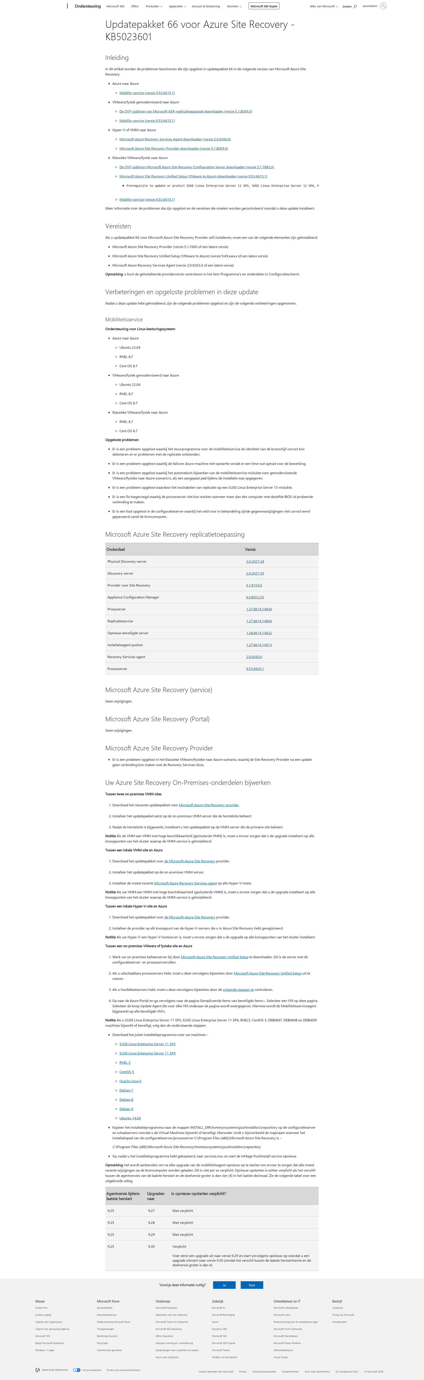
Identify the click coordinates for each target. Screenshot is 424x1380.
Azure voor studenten (167, 1357)
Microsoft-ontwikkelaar (286, 1307)
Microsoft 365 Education (169, 1329)
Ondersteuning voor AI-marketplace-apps (296, 1321)
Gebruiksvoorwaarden (264, 1371)
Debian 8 (126, 1099)
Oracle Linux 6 (130, 1081)
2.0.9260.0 (254, 656)
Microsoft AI (218, 1307)
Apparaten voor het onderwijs (171, 1314)
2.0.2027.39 (255, 573)
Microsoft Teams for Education (172, 1321)
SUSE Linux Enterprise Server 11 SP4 (147, 1053)
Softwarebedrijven (283, 1350)
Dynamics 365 (219, 1329)
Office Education (164, 1336)
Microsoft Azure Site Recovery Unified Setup (214, 956)
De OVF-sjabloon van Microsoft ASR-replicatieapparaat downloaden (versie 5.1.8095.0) (185, 111)
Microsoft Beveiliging (223, 1314)
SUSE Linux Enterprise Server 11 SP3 (147, 1043)
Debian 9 (126, 1108)
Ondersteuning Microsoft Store (113, 1321)
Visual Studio (281, 1357)
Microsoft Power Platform (287, 1343)
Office (134, 6)
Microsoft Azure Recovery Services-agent (185, 883)
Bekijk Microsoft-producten (49, 1343)
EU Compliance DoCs (347, 1371)
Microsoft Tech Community (288, 1329)
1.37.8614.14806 (259, 621)
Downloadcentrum (107, 1314)
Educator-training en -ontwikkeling (174, 1343)
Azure (215, 1321)
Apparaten (176, 6)
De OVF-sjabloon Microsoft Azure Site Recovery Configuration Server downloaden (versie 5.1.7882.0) (196, 167)
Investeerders (339, 1321)
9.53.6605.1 (255, 668)
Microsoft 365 (115, 6)
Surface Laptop (43, 1314)
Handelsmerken (290, 1371)
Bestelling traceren (107, 1336)
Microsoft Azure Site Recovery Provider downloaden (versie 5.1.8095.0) (173, 148)
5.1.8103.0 (254, 585)
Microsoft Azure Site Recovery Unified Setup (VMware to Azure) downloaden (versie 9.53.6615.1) (193, 176)
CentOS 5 (126, 1071)
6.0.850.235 (255, 597)
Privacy (243, 1371)
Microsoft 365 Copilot (223, 1343)
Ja (224, 1285)
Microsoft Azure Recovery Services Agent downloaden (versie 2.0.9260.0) (175, 139)
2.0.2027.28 (255, 561)
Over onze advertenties (317, 1371)
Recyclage (102, 1343)
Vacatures (337, 1307)
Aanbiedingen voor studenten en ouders (177, 1350)
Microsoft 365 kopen (264, 6)
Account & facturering (206, 6)
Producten (152, 6)
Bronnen (232, 6)
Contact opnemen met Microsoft (216, 1371)
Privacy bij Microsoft (343, 1314)
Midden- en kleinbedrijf (224, 1357)
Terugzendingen (105, 1329)
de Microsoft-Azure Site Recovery (189, 861)
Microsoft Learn (282, 1314)
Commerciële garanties (109, 1350)
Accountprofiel (104, 1307)
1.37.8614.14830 (259, 609)
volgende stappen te (238, 989)
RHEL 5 (125, 1062)
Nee (252, 1285)
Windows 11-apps (44, 1350)
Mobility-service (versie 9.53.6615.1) (147, 92)
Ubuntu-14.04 (130, 1118)
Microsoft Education (166, 1307)
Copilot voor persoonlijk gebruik (52, 1329)
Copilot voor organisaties (48, 1321)
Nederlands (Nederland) (55, 1369)
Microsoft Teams (221, 1350)
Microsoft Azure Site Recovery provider (209, 805)
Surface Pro (41, 1307)
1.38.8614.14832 (259, 632)
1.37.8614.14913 (259, 644)
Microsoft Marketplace (286, 1336)
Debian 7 (126, 1090)
